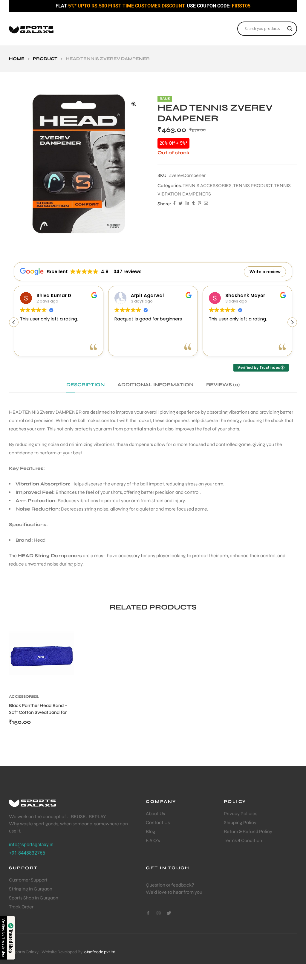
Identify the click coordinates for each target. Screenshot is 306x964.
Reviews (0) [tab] (223, 384)
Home (17, 58)
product (45, 58)
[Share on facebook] (174, 204)
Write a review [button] (265, 272)
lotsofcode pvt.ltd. (99, 951)
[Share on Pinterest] (199, 204)
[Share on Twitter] (180, 204)
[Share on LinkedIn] (187, 204)
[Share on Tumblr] (193, 204)
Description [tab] (85, 384)
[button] (134, 104)
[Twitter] (169, 913)
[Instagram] (158, 913)
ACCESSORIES (23, 696)
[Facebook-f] (148, 913)
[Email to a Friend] (205, 204)
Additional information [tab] (155, 384)
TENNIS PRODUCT (253, 185)
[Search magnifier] (290, 29)
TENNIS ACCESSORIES (207, 185)
